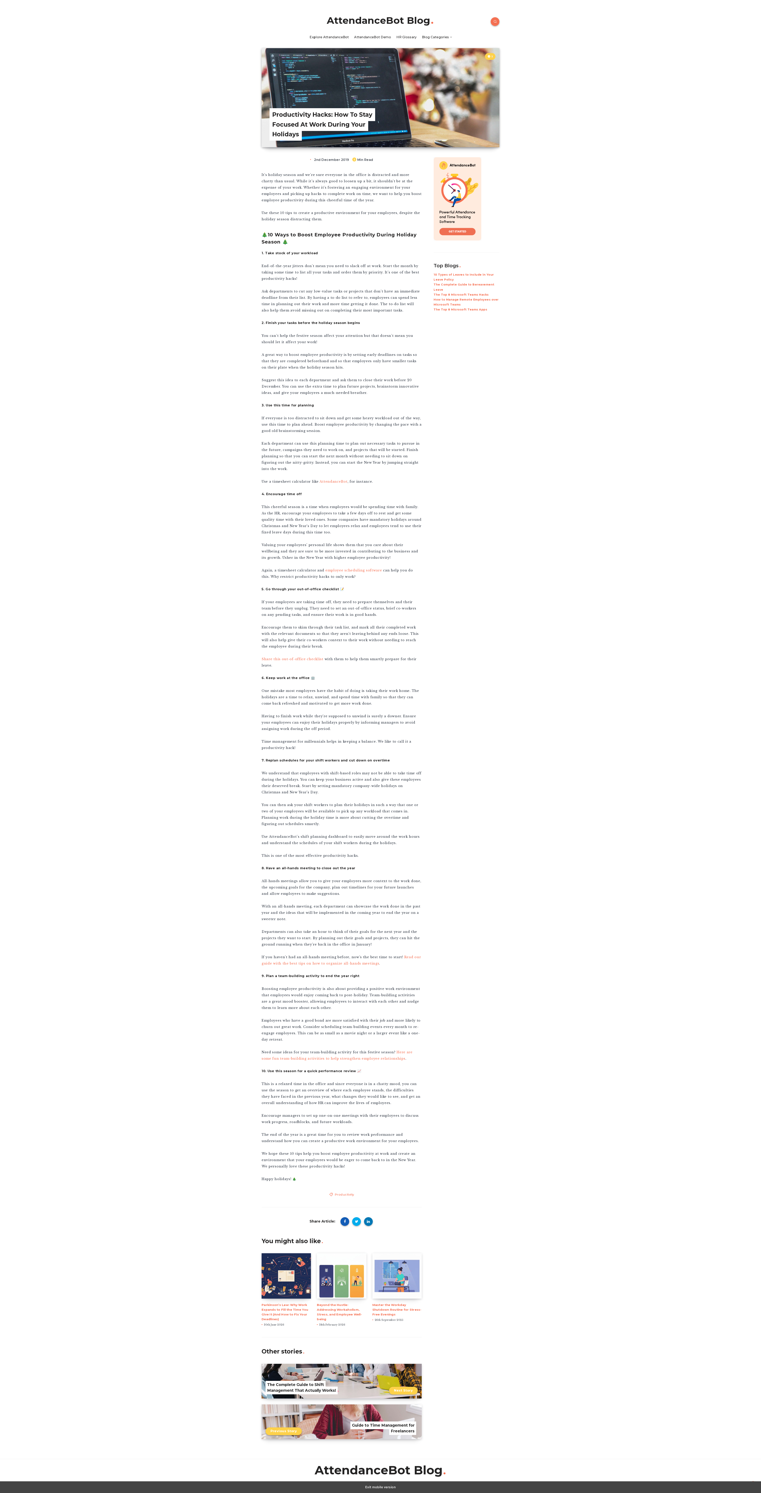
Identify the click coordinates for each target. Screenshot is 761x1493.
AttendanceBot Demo (372, 37)
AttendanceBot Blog (378, 20)
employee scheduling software (353, 570)
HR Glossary (406, 37)
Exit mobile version (380, 1487)
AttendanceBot (333, 481)
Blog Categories (435, 37)
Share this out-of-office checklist (292, 659)
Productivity (344, 1194)
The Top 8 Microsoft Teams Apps (460, 309)
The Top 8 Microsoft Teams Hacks (461, 294)
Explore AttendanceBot (329, 37)
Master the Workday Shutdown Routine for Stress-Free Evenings (397, 1309)
